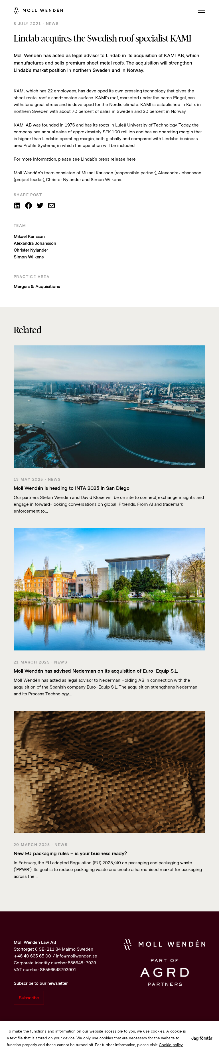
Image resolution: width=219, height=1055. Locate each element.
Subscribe (29, 997)
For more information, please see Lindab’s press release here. (76, 158)
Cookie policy (171, 1044)
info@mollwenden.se (76, 955)
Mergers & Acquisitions (37, 286)
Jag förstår (201, 1038)
